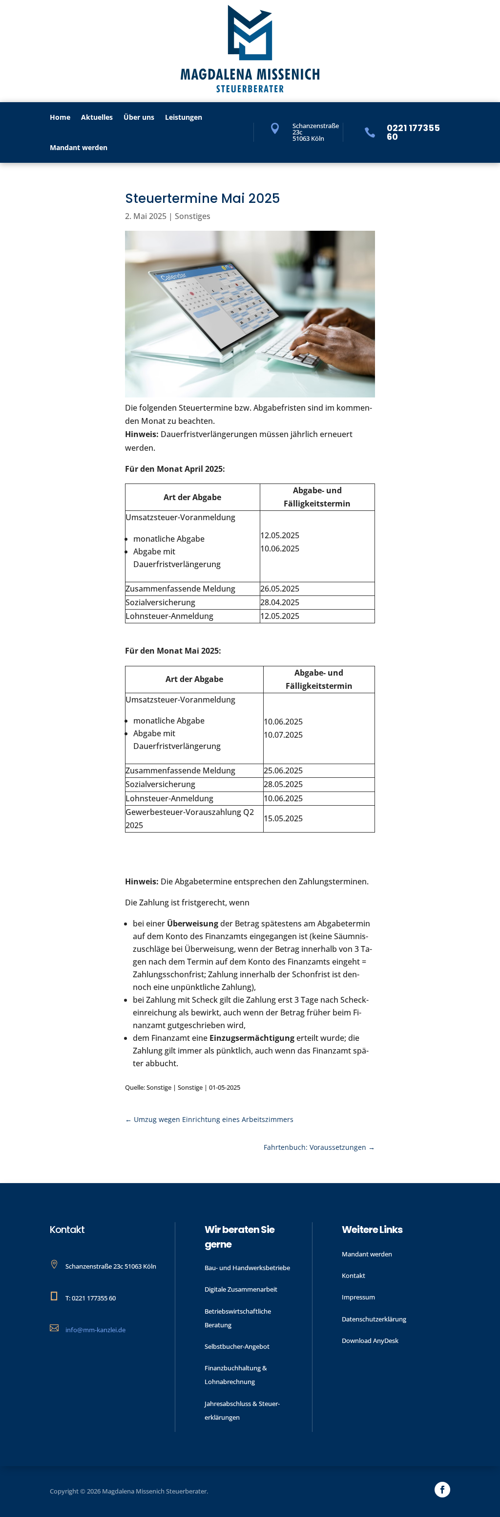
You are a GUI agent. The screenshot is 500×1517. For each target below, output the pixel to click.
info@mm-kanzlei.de (95, 1329)
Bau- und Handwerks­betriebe (247, 1267)
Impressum (358, 1297)
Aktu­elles (97, 118)
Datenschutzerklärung (374, 1319)
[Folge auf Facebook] (442, 1489)
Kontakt (353, 1275)
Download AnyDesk (370, 1340)
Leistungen (183, 118)
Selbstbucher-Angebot (237, 1346)
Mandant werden (78, 148)
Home (60, 118)
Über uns (139, 118)
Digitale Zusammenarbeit (241, 1289)
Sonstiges (192, 216)
